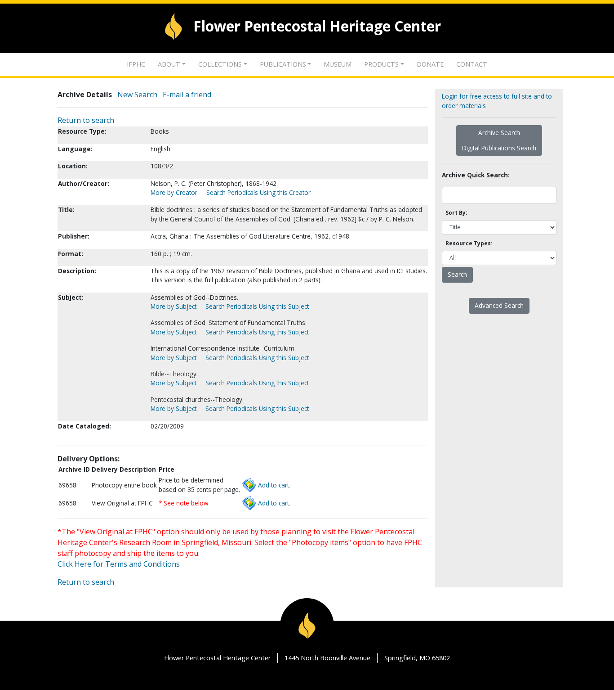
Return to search (86, 120)
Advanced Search (499, 305)
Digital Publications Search (499, 148)
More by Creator (174, 192)
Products (381, 64)
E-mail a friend (187, 94)
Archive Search (499, 132)
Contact (471, 64)
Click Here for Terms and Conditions (119, 564)
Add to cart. (274, 485)
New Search (137, 94)
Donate (430, 64)
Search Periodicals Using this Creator (258, 192)
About (169, 64)
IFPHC (136, 64)
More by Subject (173, 306)
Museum (337, 64)
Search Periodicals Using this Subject (257, 306)
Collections (220, 64)
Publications (283, 64)
